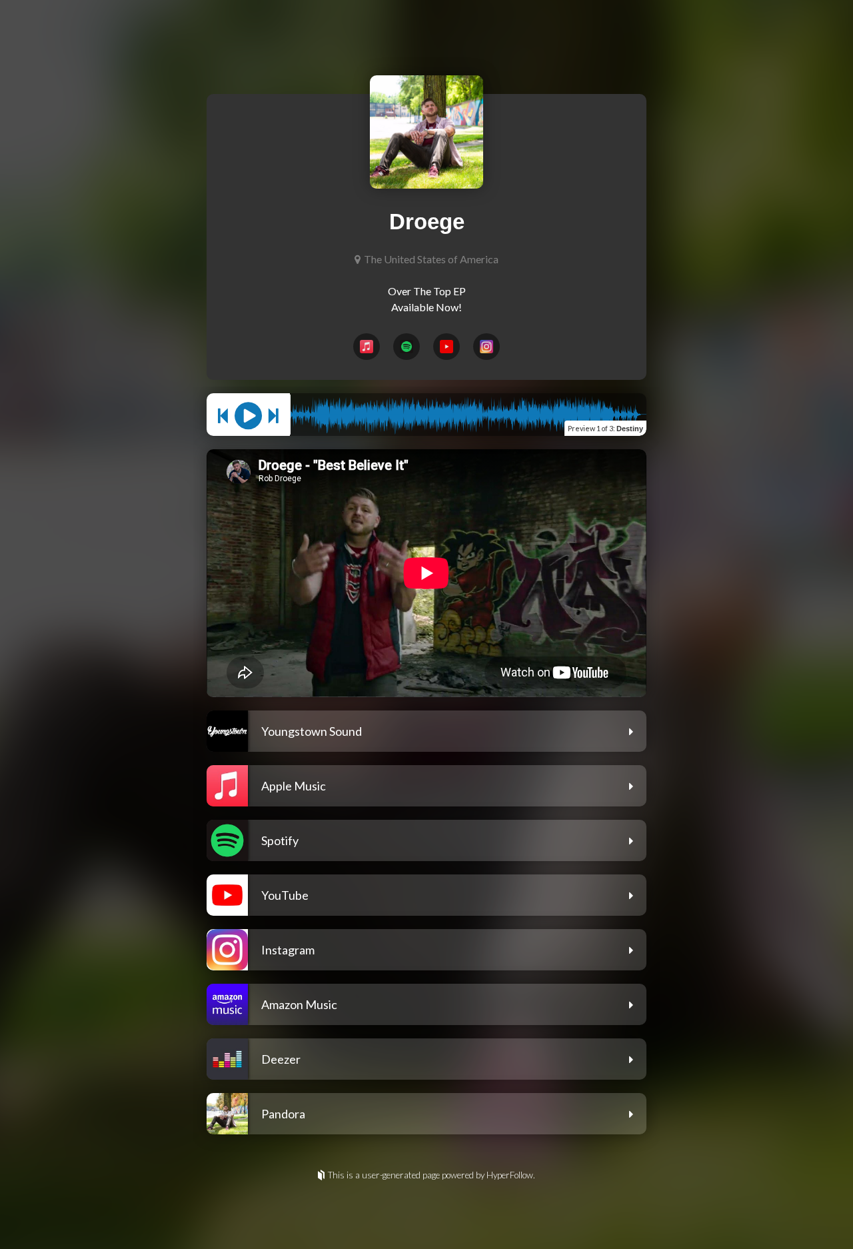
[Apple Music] (366, 346)
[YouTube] (446, 346)
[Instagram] (486, 346)
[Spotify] (406, 346)
